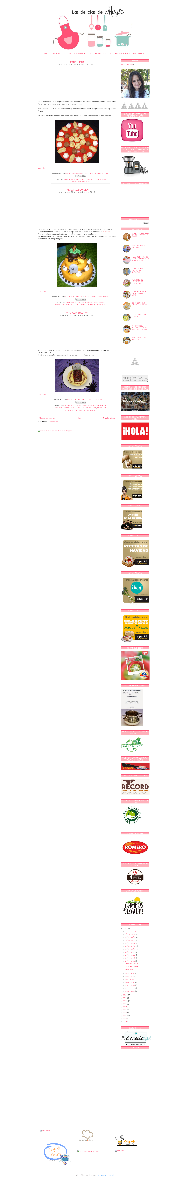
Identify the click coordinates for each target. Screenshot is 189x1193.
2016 (125, 1001)
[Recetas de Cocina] (85, 1142)
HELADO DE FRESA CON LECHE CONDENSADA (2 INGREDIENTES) (140, 259)
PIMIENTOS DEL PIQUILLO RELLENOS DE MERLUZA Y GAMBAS (140, 328)
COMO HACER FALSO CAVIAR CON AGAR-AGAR (139, 293)
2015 (125, 998)
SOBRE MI (56, 53)
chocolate (101, 179)
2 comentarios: (99, 399)
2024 (125, 1022)
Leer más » (42, 168)
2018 (125, 1007)
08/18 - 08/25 (130, 931)
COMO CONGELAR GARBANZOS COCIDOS (140, 304)
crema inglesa (100, 405)
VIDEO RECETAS (80, 53)
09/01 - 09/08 (130, 937)
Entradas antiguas (109, 418)
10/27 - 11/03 (130, 961)
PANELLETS (77, 62)
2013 (125, 928)
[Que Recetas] (45, 1131)
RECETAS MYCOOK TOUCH (120, 53)
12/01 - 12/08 (130, 985)
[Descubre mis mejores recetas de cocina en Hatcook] (88, 1151)
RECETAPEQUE (139, 53)
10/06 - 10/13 (130, 952)
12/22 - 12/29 (130, 991)
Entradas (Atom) (53, 422)
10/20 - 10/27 (130, 958)
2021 (125, 1016)
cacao (78, 179)
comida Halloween (75, 302)
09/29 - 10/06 (130, 949)
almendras (69, 179)
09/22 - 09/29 (130, 946)
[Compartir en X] (81, 176)
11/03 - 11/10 (130, 973)
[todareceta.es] (120, 1151)
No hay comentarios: (99, 173)
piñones (86, 181)
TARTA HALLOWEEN (77, 189)
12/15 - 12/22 (130, 988)
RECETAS (67, 53)
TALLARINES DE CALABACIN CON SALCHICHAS (138, 282)
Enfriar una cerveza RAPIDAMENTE (138, 246)
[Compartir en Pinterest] (85, 176)
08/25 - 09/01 (130, 934)
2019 (125, 1010)
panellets (76, 181)
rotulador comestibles (66, 305)
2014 (125, 995)
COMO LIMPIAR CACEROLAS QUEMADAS (137, 270)
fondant (89, 302)
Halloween (99, 302)
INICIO (46, 53)
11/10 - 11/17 (129, 976)
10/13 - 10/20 (130, 955)
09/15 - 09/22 (130, 943)
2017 (125, 1004)
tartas (82, 305)
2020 (125, 1013)
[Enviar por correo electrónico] (76, 176)
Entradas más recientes (47, 418)
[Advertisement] (77, 83)
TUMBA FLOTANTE (77, 313)
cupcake (59, 408)
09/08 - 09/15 (130, 940)
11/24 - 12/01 (130, 982)
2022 (125, 1019)
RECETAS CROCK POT (98, 53)
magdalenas (90, 408)
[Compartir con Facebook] (83, 176)
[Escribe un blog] (79, 176)
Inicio (79, 418)
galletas (68, 408)
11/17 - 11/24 (130, 979)
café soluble (88, 179)
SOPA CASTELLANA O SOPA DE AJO (139, 338)
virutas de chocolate (96, 305)
